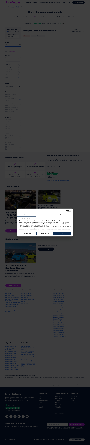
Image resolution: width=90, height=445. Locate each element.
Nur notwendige (27, 233)
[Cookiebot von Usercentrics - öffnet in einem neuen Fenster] (65, 211)
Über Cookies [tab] (63, 214)
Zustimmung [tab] (26, 214)
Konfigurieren (44, 233)
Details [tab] (45, 214)
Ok (62, 233)
